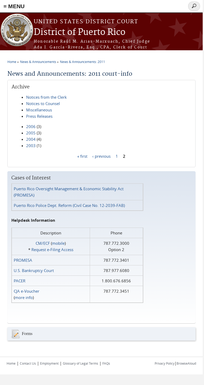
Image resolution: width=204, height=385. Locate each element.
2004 (31, 139)
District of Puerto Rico (79, 32)
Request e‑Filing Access (52, 249)
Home (11, 62)
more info (24, 297)
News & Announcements (38, 62)
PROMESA (23, 260)
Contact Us (28, 363)
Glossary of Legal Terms (80, 363)
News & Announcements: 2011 (82, 62)
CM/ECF (43, 243)
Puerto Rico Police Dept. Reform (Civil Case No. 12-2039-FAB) (69, 205)
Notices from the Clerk (46, 97)
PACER (19, 280)
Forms (27, 333)
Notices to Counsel (43, 103)
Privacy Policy (164, 363)
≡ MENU (14, 6)
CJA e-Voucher (26, 291)
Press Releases (39, 116)
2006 (31, 126)
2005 (31, 132)
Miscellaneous (39, 109)
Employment (49, 363)
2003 (31, 145)
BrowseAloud (186, 363)
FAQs (106, 363)
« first (82, 155)
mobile (58, 243)
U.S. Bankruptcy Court (34, 270)
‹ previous (101, 155)
